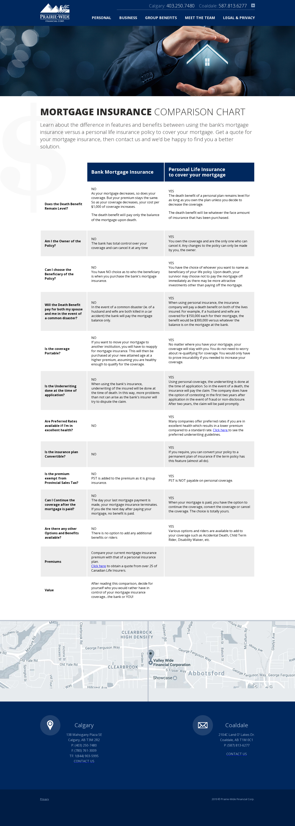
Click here (220, 430)
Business (128, 17)
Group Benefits (161, 17)
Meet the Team (200, 17)
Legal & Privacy (239, 17)
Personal (101, 17)
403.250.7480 (180, 5)
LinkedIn (253, 5)
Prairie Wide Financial (55, 12)
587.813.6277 (233, 5)
